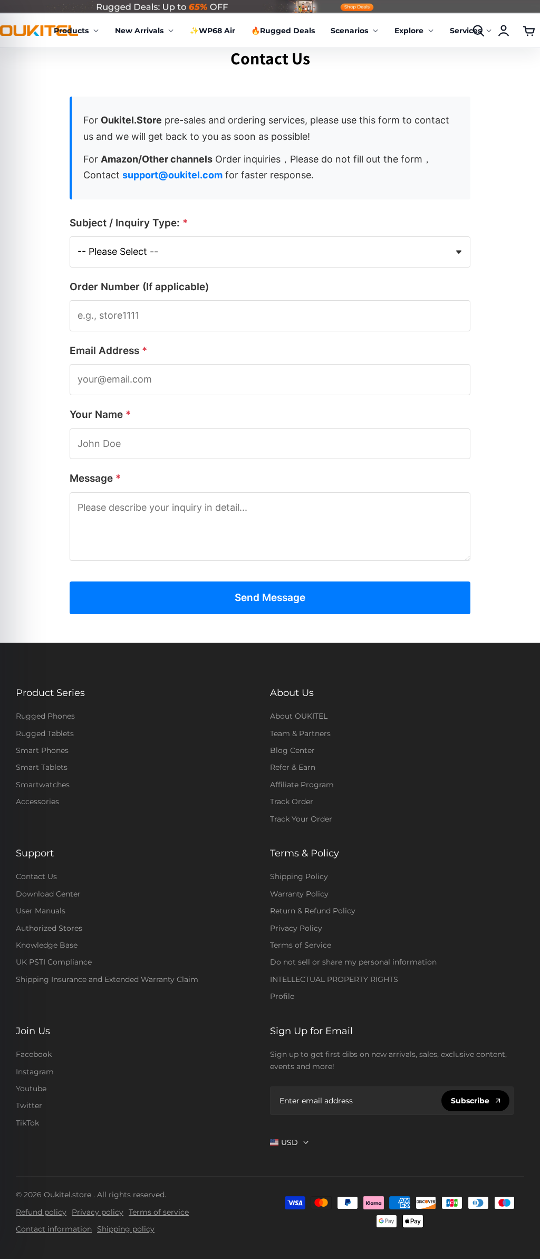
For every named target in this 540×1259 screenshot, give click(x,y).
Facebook (34, 1054)
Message (95, 478)
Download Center (48, 894)
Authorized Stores (49, 928)
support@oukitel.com (172, 174)
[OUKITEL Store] (39, 30)
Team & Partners (300, 733)
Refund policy (41, 1212)
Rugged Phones (45, 716)
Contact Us (36, 876)
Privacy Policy (296, 928)
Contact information (54, 1229)
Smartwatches (43, 784)
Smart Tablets (42, 767)
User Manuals (40, 910)
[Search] (478, 31)
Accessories (37, 801)
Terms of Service (300, 945)
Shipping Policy (299, 876)
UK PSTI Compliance (54, 962)
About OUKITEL (298, 716)
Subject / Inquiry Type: (129, 223)
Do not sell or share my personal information (353, 962)
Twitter (29, 1105)
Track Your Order (301, 819)
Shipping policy (126, 1229)
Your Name (100, 414)
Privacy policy (97, 1212)
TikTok (27, 1123)
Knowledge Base (47, 945)
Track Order (291, 801)
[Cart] (529, 31)
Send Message (270, 598)
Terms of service (159, 1212)
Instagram (35, 1071)
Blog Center (292, 750)
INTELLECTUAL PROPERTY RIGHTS (334, 979)
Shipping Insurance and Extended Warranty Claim (107, 979)
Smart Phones (42, 750)
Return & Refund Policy (312, 910)
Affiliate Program (302, 784)
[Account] (504, 31)
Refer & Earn (292, 767)
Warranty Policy (299, 894)
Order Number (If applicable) (139, 287)
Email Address (108, 351)
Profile (282, 996)
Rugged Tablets (45, 733)
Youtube (31, 1088)
